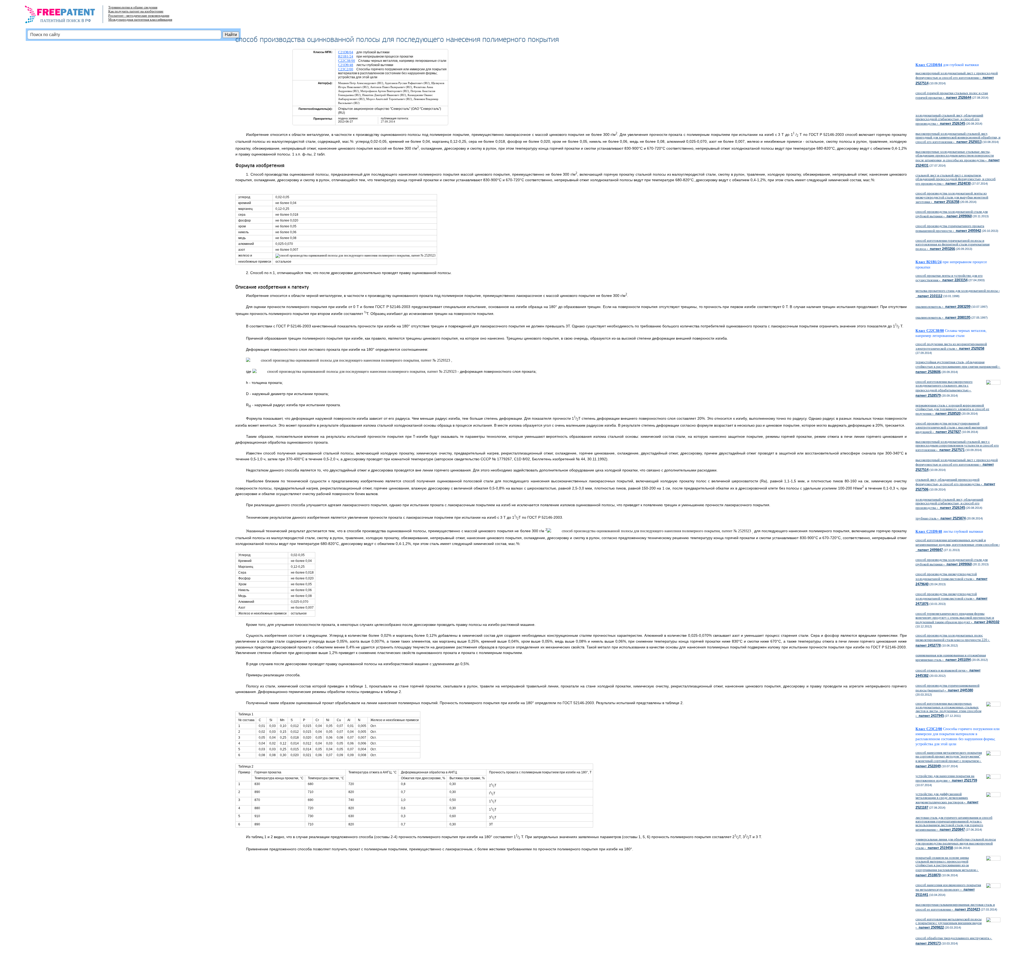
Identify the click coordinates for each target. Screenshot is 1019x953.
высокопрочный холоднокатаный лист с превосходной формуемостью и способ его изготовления (957, 78)
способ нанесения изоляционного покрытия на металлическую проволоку (948, 890)
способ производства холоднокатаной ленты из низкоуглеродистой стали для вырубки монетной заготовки (952, 197)
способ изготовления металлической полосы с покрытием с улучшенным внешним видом (949, 923)
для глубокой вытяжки (961, 65)
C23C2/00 (345, 69)
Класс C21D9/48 (929, 532)
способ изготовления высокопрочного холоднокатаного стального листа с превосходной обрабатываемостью (944, 388)
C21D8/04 (345, 52)
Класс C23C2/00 (929, 729)
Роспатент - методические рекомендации (138, 16)
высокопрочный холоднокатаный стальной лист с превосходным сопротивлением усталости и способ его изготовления (957, 446)
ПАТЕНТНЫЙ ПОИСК (60, 21)
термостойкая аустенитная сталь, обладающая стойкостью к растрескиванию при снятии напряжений (958, 367)
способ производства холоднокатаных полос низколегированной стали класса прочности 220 (953, 640)
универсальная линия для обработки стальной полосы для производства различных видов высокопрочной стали (956, 843)
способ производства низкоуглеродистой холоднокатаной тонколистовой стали (951, 579)
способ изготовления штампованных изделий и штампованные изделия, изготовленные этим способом (958, 545)
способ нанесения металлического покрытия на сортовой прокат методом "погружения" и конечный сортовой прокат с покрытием (949, 759)
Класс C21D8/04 (929, 65)
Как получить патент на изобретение (135, 11)
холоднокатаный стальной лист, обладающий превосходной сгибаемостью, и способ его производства (949, 119)
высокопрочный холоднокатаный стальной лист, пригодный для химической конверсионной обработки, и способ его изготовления (958, 138)
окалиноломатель (943, 307)
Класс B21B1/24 (929, 262)
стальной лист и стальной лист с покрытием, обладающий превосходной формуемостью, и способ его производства (956, 179)
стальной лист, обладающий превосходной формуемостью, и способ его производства (955, 484)
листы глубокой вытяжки (965, 532)
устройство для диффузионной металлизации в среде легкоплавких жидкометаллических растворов (947, 801)
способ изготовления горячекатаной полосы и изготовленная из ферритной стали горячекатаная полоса (953, 245)
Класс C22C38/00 (930, 331)
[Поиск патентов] (65, 16)
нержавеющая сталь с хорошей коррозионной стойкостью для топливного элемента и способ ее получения (952, 409)
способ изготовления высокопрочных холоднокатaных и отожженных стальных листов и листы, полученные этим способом (948, 709)
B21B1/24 (345, 56)
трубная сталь (941, 518)
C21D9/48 (345, 65)
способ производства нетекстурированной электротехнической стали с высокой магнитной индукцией (951, 427)
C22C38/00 (346, 61)
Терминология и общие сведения (132, 7)
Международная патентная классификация (140, 19)
